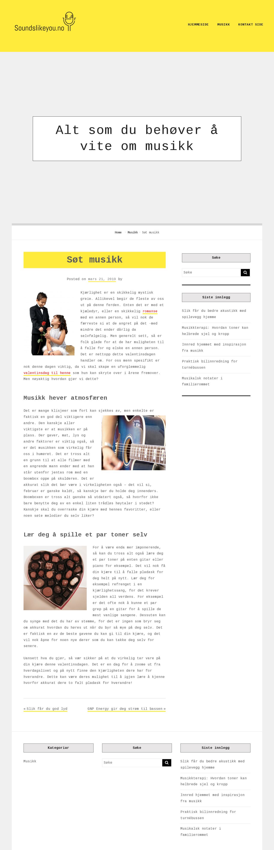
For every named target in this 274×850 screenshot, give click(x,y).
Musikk (223, 25)
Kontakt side (250, 25)
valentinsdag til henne (47, 373)
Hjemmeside (198, 25)
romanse (150, 311)
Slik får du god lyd (47, 709)
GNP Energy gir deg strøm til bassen (125, 709)
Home (119, 232)
